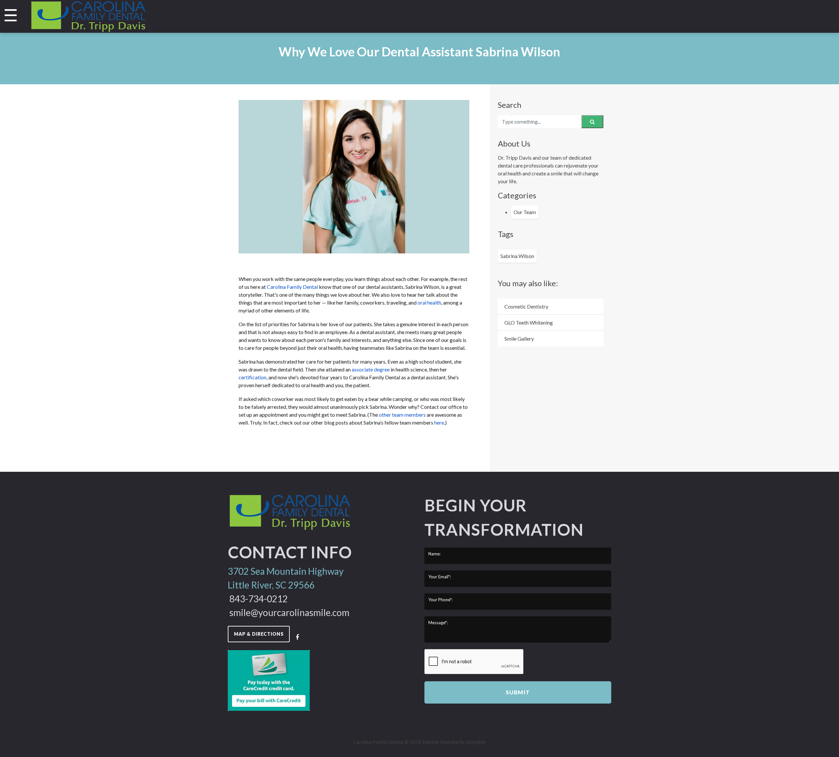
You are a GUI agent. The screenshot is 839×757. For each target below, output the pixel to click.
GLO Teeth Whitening (528, 322)
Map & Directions (258, 634)
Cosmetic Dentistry (526, 306)
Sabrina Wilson (517, 256)
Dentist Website (440, 742)
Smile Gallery (519, 338)
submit (518, 692)
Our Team (525, 212)
